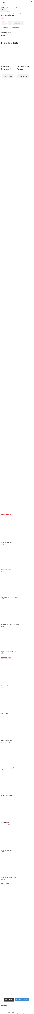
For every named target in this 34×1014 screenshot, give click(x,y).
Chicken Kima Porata (23, 67)
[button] (7, 76)
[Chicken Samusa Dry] (8, 53)
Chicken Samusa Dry (7, 67)
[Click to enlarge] (4, 6)
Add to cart (18, 23)
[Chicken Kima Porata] (24, 53)
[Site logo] (16, 2)
